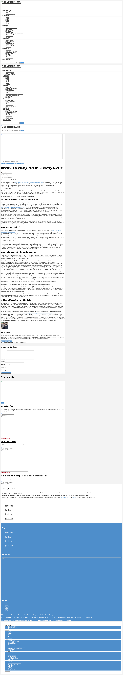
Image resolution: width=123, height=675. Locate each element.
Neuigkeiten (7, 10)
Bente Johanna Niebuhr (8, 414)
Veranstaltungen (10, 11)
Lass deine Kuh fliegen (11, 45)
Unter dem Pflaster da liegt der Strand (14, 33)
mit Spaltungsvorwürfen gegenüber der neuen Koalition (37, 313)
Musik (7, 21)
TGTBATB (8, 37)
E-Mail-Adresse (5, 364)
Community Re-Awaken (11, 52)
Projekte (6, 48)
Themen (6, 15)
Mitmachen (7, 59)
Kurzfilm (8, 23)
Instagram (63, 497)
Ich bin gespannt (10, 42)
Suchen (21, 62)
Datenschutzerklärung (47, 615)
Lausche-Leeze (9, 40)
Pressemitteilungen (10, 14)
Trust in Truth (9, 53)
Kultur (7, 17)
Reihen (5, 25)
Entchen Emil (9, 29)
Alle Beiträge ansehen (6, 341)
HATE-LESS (8, 50)
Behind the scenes (10, 12)
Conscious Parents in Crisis (12, 51)
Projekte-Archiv (9, 58)
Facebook (74, 497)
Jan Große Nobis (7, 173)
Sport (7, 20)
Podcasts (6, 39)
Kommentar (4, 359)
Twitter (67, 497)
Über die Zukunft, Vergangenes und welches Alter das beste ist (24, 476)
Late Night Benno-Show (11, 28)
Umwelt (7, 19)
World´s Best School (8, 442)
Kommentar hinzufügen (7, 175)
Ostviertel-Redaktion (7, 448)
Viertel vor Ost (9, 26)
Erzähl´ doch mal (9, 44)
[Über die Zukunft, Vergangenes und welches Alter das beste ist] (14, 471)
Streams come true (10, 43)
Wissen (7, 22)
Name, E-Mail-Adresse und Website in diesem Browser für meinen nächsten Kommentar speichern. (28, 370)
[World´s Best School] (14, 437)
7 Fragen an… (9, 31)
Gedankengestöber (10, 41)
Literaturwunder (9, 36)
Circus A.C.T (9, 55)
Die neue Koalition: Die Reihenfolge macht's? (12, 163)
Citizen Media (9, 56)
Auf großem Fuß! (7, 406)
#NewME (8, 54)
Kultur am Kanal (9, 32)
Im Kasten (8, 47)
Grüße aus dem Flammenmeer (12, 34)
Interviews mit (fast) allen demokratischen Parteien (29, 182)
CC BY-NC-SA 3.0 (87, 617)
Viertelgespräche (10, 30)
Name (3, 361)
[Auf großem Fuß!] (14, 401)
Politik (7, 18)
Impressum (37, 615)
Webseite (3, 367)
